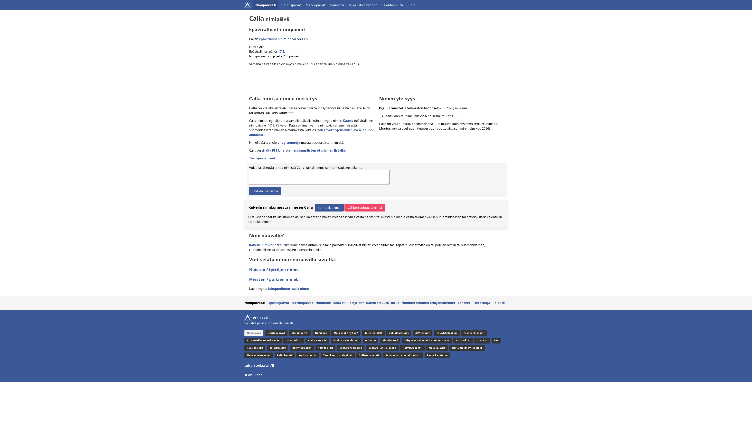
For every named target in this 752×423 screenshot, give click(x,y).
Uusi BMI (482, 340)
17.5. (305, 39)
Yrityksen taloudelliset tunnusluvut (426, 340)
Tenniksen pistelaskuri (337, 355)
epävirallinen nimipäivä (277, 39)
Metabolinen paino (258, 355)
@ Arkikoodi (253, 375)
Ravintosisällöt (301, 348)
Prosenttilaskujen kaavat (263, 340)
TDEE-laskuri (255, 348)
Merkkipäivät (315, 5)
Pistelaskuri (390, 340)
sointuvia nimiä (329, 207)
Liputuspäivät (291, 5)
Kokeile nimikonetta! (266, 245)
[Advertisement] (366, 80)
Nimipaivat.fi (265, 5)
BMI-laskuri (463, 340)
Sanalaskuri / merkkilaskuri (403, 355)
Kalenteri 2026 (392, 5)
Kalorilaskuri (277, 348)
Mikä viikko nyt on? (363, 5)
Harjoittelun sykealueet (467, 348)
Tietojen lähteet (262, 158)
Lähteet (464, 303)
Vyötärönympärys (351, 348)
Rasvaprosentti (412, 348)
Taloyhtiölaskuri (446, 333)
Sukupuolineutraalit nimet (289, 289)
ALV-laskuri (422, 333)
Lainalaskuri (293, 340)
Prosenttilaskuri (474, 333)
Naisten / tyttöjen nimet (274, 269)
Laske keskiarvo (437, 355)
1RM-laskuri (325, 348)
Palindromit (284, 355)
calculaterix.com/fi (259, 365)
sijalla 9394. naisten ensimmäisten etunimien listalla (303, 150)
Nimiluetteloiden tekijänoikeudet (428, 303)
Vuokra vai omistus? (346, 340)
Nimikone (337, 5)
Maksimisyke (437, 348)
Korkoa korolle (317, 340)
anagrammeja (288, 142)
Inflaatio (370, 340)
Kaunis (310, 64)
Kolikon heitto (307, 355)
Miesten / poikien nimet (273, 279)
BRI (496, 340)
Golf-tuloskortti (369, 355)
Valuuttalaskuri (399, 333)
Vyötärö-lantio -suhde (382, 348)
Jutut (411, 5)
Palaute (499, 303)
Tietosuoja (481, 303)
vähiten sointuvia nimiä (365, 207)
